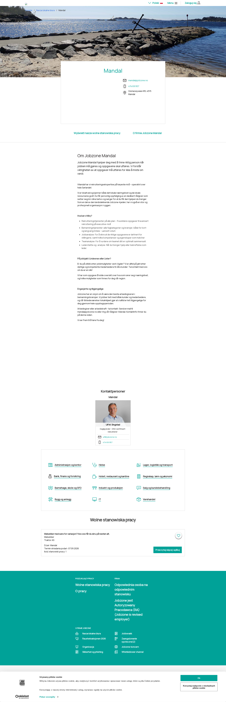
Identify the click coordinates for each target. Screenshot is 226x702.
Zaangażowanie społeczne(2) (129, 640)
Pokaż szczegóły (47, 697)
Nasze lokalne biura (45, 10)
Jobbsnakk (127, 633)
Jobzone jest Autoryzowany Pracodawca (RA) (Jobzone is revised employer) (129, 609)
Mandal (62, 10)
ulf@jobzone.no (110, 437)
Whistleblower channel (132, 651)
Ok (199, 678)
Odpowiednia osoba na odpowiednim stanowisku (131, 589)
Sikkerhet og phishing (92, 651)
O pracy (81, 591)
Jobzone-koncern (130, 646)
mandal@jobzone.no (138, 80)
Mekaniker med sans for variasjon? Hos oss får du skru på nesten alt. (77, 533)
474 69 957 (133, 86)
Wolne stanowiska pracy (92, 584)
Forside (28, 10)
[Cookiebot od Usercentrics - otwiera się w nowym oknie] (22, 697)
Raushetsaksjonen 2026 (94, 638)
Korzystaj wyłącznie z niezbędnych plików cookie (199, 687)
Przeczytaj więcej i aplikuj (168, 549)
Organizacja (88, 646)
